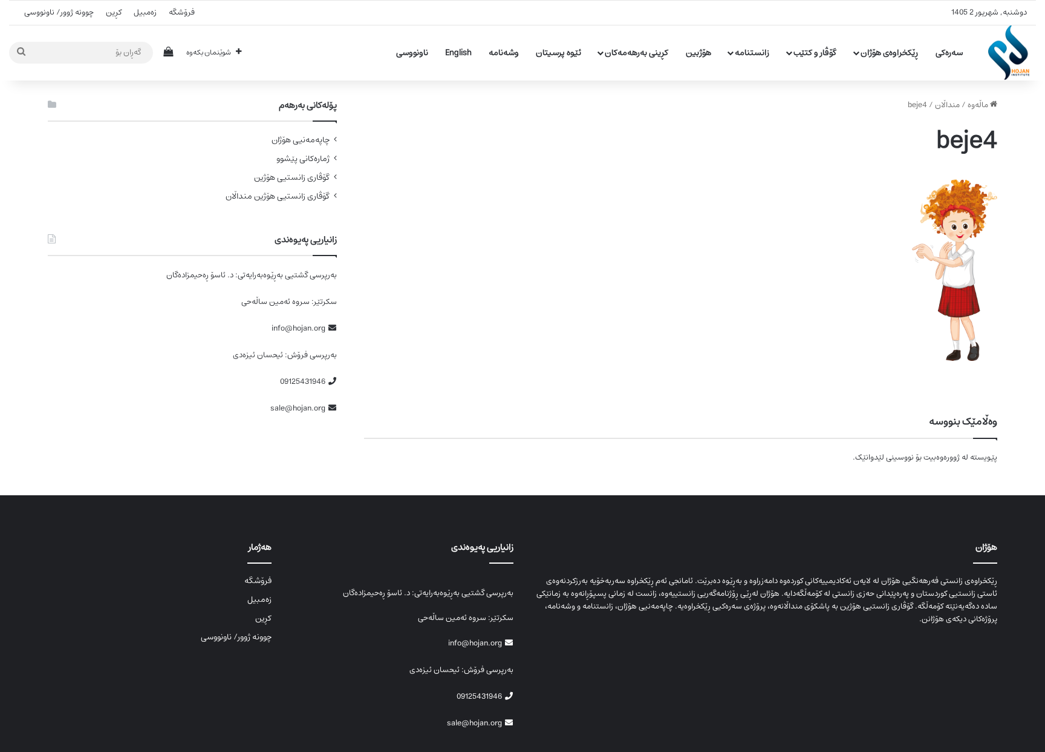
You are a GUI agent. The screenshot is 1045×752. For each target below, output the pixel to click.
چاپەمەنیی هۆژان (301, 140)
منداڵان (947, 105)
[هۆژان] (1012, 52)
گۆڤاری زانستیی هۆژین (292, 177)
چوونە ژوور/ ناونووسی (59, 12)
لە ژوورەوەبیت (945, 457)
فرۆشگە (182, 12)
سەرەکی (949, 52)
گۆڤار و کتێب (814, 52)
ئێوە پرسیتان (558, 52)
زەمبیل (145, 12)
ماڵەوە (979, 105)
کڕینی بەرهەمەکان (636, 52)
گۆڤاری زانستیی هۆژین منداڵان (278, 196)
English (458, 52)
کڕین (114, 12)
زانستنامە (752, 52)
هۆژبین (698, 52)
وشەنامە (504, 52)
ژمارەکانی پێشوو (303, 159)
